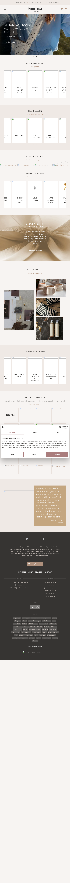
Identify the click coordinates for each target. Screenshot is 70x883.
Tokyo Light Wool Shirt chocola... (50, 90)
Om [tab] (58, 432)
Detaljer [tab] (35, 432)
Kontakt (48, 572)
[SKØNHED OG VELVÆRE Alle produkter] (49, 328)
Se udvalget (10, 41)
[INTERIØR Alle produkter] (48, 307)
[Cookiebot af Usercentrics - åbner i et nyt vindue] (60, 427)
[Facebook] (37, 607)
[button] (36, 144)
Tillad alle (57, 454)
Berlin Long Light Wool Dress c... (35, 90)
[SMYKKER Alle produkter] (19, 310)
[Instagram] (32, 607)
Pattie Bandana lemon (35, 200)
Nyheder (22, 572)
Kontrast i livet (35, 156)
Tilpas (34, 454)
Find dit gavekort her (35, 251)
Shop (30, 572)
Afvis (12, 454)
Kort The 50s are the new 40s (35, 376)
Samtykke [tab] (12, 432)
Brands (38, 572)
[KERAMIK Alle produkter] (51, 288)
